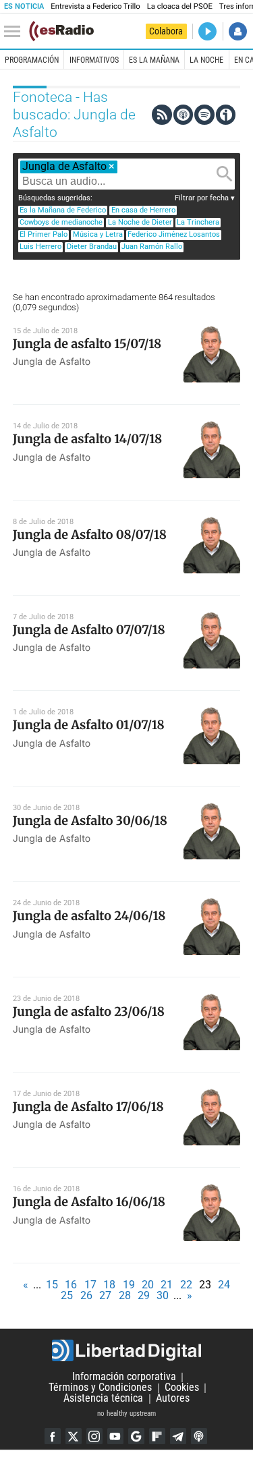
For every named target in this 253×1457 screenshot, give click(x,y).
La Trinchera (198, 222)
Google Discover (136, 1436)
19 (129, 1284)
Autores (173, 1398)
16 (71, 1284)
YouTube (115, 1436)
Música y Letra (98, 234)
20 (148, 1284)
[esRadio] (61, 31)
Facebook (53, 1436)
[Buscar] (225, 174)
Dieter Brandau (92, 246)
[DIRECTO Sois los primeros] (207, 31)
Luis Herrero (40, 246)
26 (86, 1295)
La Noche (206, 60)
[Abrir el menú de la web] (15, 32)
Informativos (94, 60)
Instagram (94, 1436)
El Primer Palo (43, 234)
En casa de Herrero (143, 210)
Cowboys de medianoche (61, 222)
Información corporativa (124, 1377)
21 (167, 1284)
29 (144, 1295)
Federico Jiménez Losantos (174, 234)
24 (224, 1284)
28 (125, 1295)
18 (109, 1284)
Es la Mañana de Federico (63, 210)
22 (186, 1284)
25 (67, 1295)
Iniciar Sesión (238, 31)
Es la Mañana (154, 60)
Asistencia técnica (103, 1398)
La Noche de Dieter (140, 222)
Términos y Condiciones (100, 1387)
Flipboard (157, 1436)
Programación (32, 60)
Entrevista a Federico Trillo (95, 6)
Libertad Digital (126, 1350)
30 (163, 1295)
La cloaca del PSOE (180, 6)
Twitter (73, 1436)
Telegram (178, 1436)
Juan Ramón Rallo (151, 246)
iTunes (199, 1436)
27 (105, 1295)
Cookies (182, 1387)
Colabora (166, 31)
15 (52, 1284)
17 (90, 1284)
